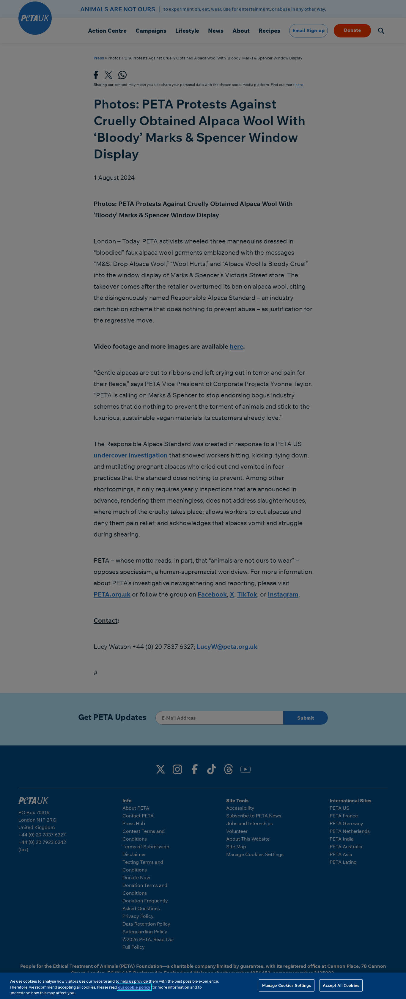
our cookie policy (134, 987)
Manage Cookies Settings (286, 985)
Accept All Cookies (341, 985)
